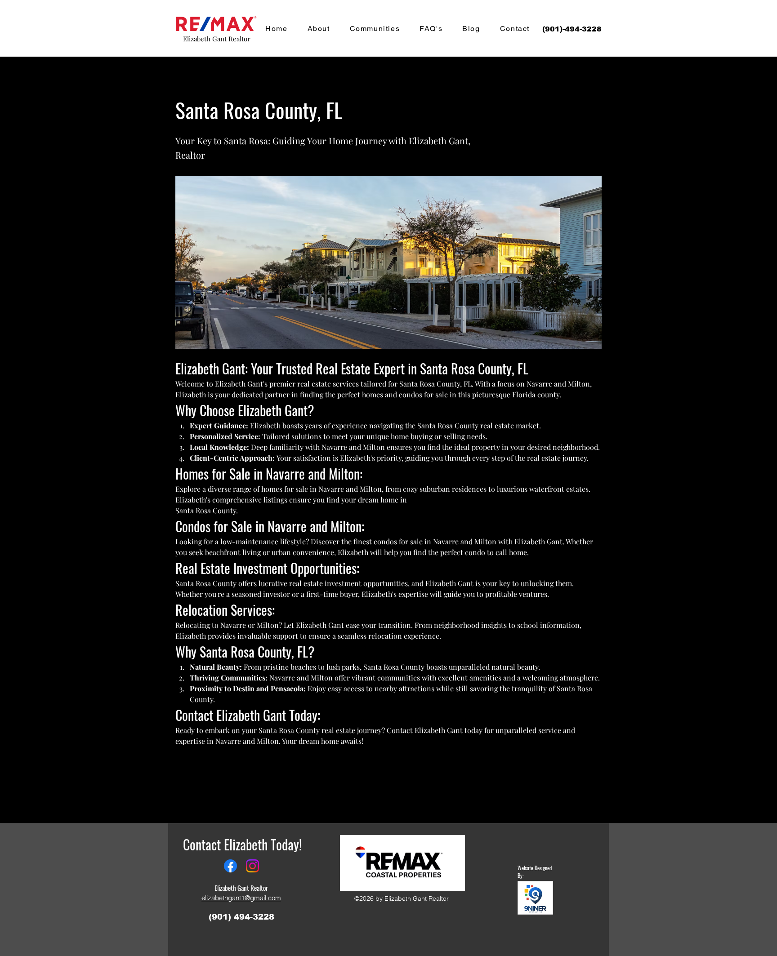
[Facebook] (230, 866)
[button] (265, 79)
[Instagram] (252, 866)
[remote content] (388, 761)
